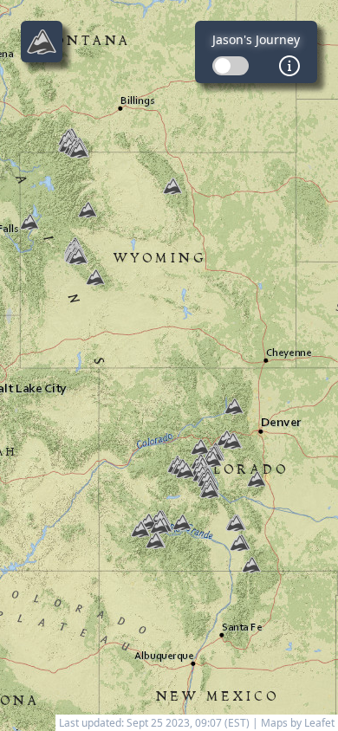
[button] (185, 470)
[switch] (230, 65)
